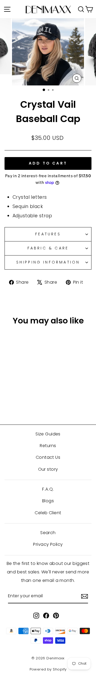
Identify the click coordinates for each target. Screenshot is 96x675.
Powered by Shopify (48, 669)
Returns (48, 446)
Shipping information (48, 262)
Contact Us (48, 457)
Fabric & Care (48, 248)
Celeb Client (48, 513)
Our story (48, 469)
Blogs (48, 501)
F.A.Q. (48, 489)
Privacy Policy (48, 544)
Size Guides (48, 434)
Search (48, 533)
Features (48, 234)
